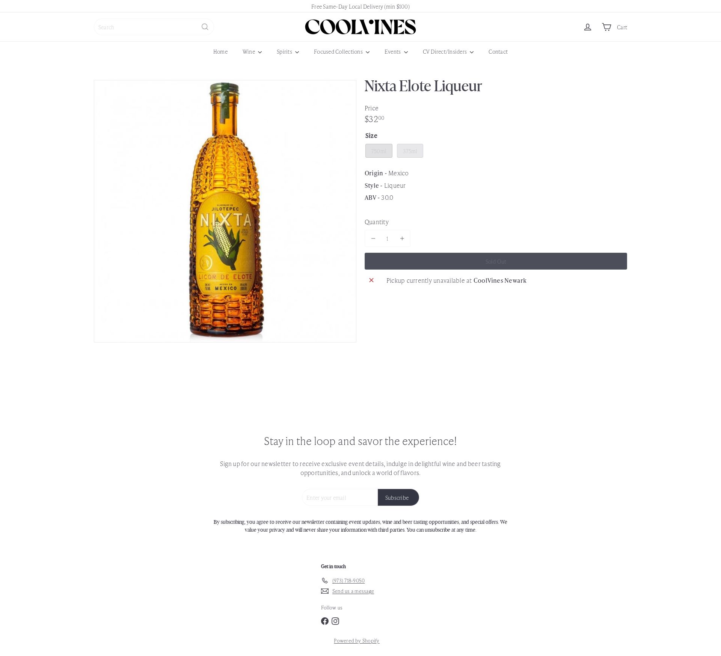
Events (393, 51)
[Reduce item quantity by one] (373, 238)
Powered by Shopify (356, 640)
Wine (249, 51)
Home (220, 51)
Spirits (285, 51)
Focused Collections (339, 51)
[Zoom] (225, 211)
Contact (498, 51)
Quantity (377, 221)
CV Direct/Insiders (445, 51)
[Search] (205, 26)
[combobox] (154, 26)
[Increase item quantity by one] (402, 238)
